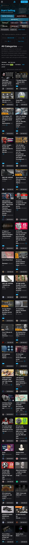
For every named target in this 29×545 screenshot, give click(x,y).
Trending (4, 62)
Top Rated (18, 64)
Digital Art (13, 29)
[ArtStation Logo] (14, 2)
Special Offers (7, 64)
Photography (5, 29)
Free (23, 64)
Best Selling (11, 62)
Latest (3, 66)
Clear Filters (21, 41)
